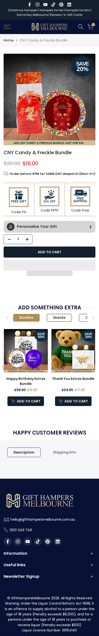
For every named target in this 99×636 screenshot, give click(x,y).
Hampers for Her (51, 10)
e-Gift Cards (73, 15)
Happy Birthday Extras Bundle (25, 381)
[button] (49, 265)
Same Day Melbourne (33, 15)
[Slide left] (7, 318)
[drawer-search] (80, 26)
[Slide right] (93, 318)
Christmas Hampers (23, 10)
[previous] (5, 367)
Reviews (56, 15)
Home (9, 40)
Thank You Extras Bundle (73, 378)
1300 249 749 (21, 530)
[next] (90, 367)
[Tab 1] (26, 318)
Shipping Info (64, 452)
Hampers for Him (77, 10)
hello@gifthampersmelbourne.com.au (43, 519)
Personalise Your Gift (36, 226)
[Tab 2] (59, 318)
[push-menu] (7, 27)
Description (23, 452)
